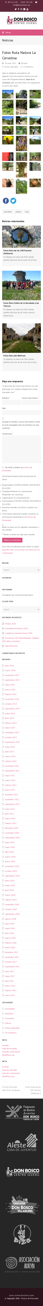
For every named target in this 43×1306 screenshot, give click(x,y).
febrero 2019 (10, 899)
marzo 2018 (10, 938)
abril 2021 (9, 813)
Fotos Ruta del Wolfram (14, 355)
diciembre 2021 (11, 794)
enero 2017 (10, 995)
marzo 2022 (10, 780)
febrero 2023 (10, 761)
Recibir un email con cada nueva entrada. (19, 534)
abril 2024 (9, 718)
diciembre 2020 (11, 828)
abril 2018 (9, 933)
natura (18, 211)
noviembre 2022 (12, 766)
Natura (8, 1023)
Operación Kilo (11, 646)
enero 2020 (10, 861)
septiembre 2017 (12, 966)
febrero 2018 (10, 943)
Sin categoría (10, 1032)
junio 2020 (9, 842)
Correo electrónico (30, 398)
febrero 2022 (10, 785)
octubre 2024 (11, 704)
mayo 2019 (10, 885)
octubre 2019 (11, 871)
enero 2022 (10, 790)
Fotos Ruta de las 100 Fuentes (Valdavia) (33, 1090)
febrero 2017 (10, 990)
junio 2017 (9, 971)
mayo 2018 (10, 928)
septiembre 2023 (12, 742)
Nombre (6, 398)
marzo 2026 (10, 670)
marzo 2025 (10, 689)
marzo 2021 (10, 818)
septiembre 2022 (12, 770)
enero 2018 (10, 947)
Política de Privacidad (29, 1298)
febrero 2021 (10, 823)
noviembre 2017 (12, 957)
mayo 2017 (10, 976)
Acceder (5, 1045)
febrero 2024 (10, 723)
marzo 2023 (10, 756)
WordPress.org (8, 1055)
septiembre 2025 (12, 680)
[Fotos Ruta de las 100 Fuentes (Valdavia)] (21, 237)
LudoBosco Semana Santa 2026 (18, 633)
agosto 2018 (10, 919)
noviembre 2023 (12, 732)
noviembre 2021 (12, 799)
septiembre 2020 (12, 837)
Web (4, 408)
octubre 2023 (11, 737)
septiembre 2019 (12, 876)
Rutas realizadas (11, 67)
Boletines (9, 1013)
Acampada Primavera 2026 (16, 628)
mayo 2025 (10, 684)
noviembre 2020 (12, 833)
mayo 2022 (10, 775)
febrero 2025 (10, 694)
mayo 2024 (10, 713)
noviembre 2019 (12, 866)
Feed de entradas (9, 1048)
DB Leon (24, 63)
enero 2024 (10, 727)
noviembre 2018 (12, 904)
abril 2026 (9, 665)
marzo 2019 (10, 895)
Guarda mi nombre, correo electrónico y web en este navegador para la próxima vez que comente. (21, 424)
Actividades (10, 1009)
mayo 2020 (10, 847)
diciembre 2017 (11, 952)
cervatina (8, 211)
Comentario (7, 434)
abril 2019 (9, 890)
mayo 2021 (10, 809)
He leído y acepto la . (17, 469)
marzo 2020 (10, 857)
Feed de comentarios (11, 1051)
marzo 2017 (10, 985)
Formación (9, 1018)
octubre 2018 (11, 909)
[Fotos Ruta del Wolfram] (21, 338)
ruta (27, 211)
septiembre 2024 (12, 708)
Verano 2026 (10, 623)
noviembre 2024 (12, 699)
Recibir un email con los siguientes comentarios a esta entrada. (20, 528)
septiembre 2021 (12, 804)
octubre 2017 (11, 962)
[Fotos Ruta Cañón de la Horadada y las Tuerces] (21, 285)
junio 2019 (9, 880)
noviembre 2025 (12, 675)
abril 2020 (9, 852)
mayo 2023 (10, 747)
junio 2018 (9, 923)
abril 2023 (9, 751)
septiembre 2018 (12, 914)
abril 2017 (9, 981)
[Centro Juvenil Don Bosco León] (21, 21)
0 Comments (28, 67)
